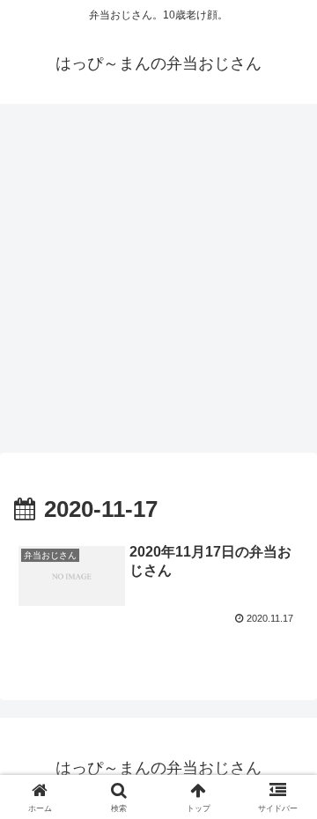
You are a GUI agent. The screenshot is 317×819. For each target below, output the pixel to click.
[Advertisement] (158, 283)
